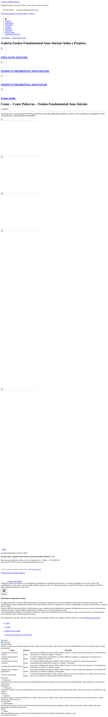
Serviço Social (10, 32)
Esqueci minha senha (19, 38)
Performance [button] (5, 686)
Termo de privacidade (35, 569)
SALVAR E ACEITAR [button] (9, 715)
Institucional (9, 23)
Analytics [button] (4, 693)
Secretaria (8, 29)
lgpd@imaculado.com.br (92, 618)
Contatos (8, 27)
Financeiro (8, 30)
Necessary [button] (4, 640)
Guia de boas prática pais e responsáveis (18, 635)
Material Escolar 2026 (12, 34)
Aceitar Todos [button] (24, 587)
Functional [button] (4, 678)
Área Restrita (5, 38)
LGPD (7, 623)
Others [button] (3, 709)
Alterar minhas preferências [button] (10, 587)
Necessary (6, 642)
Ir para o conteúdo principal (10, 2)
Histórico (8, 21)
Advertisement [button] (6, 701)
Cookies (8, 627)
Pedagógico (9, 25)
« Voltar (3, 549)
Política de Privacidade (12, 631)
